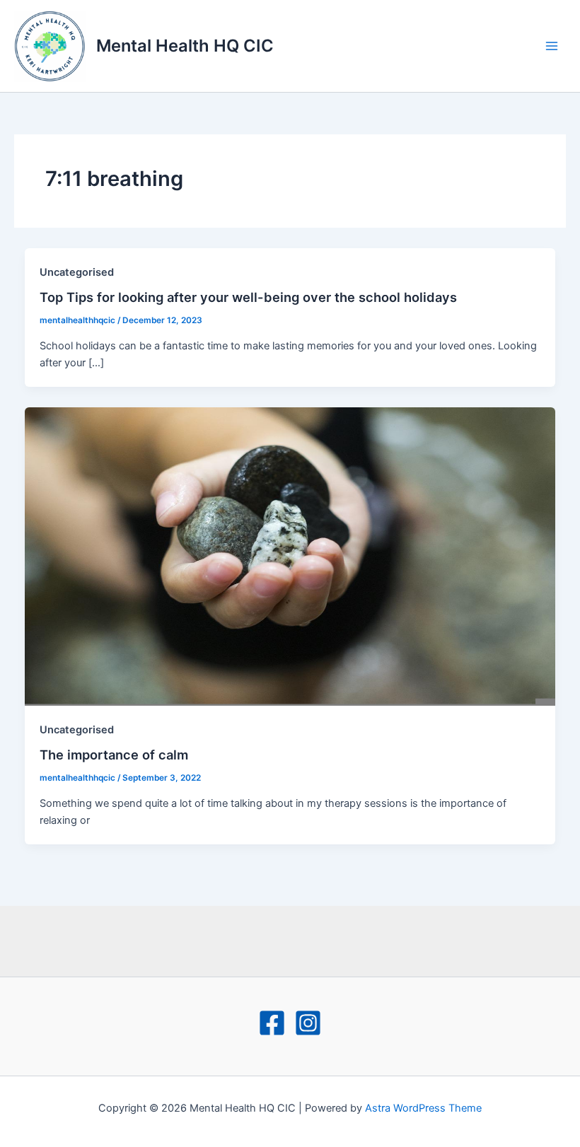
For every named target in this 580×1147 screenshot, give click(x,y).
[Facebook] (272, 1023)
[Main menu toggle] (552, 46)
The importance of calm (114, 754)
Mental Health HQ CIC (185, 45)
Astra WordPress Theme (423, 1108)
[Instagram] (308, 1023)
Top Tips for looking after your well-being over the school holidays (248, 297)
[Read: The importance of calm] (290, 555)
